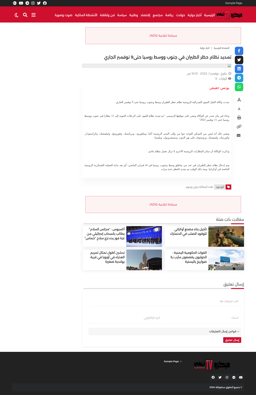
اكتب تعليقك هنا (229, 301)
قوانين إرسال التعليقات (222, 331)
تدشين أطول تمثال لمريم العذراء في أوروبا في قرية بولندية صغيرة (107, 257)
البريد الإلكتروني (152, 317)
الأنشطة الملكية (86, 15)
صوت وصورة (63, 15)
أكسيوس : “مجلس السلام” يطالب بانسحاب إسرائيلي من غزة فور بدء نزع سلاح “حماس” (105, 233)
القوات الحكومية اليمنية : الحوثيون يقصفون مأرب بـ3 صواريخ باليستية (188, 257)
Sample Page (233, 3)
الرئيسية (209, 15)
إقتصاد (145, 15)
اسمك (234, 317)
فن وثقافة (107, 15)
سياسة (122, 15)
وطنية (133, 15)
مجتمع (158, 15)
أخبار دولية (194, 15)
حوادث (180, 15)
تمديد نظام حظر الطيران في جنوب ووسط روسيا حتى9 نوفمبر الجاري (167, 57)
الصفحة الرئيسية (221, 48)
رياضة (169, 15)
